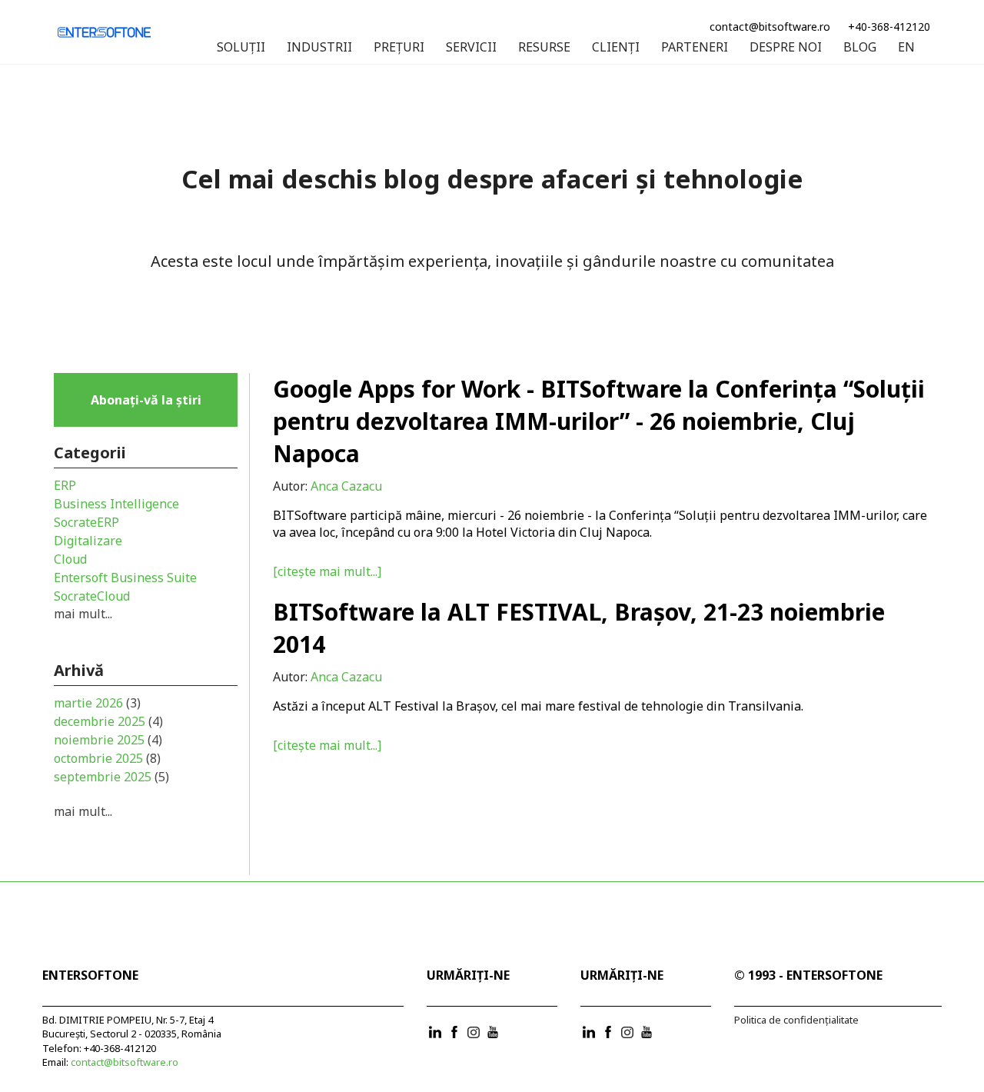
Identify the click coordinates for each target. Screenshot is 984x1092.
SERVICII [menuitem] (471, 47)
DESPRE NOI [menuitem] (786, 47)
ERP (65, 485)
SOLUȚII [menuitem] (241, 47)
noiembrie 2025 (108, 739)
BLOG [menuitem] (859, 47)
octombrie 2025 (107, 758)
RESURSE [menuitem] (544, 47)
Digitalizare (88, 540)
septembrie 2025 (111, 776)
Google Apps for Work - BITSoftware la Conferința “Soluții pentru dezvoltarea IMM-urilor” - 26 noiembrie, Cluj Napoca (599, 421)
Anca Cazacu (346, 486)
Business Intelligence (116, 503)
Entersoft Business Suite (125, 577)
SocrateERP (86, 522)
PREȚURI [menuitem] (399, 47)
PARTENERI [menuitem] (694, 47)
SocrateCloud (92, 596)
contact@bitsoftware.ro (770, 26)
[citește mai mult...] (327, 571)
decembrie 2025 (108, 721)
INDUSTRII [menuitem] (319, 47)
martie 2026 (97, 702)
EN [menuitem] (906, 47)
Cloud (70, 559)
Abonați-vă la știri (146, 399)
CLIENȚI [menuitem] (616, 47)
